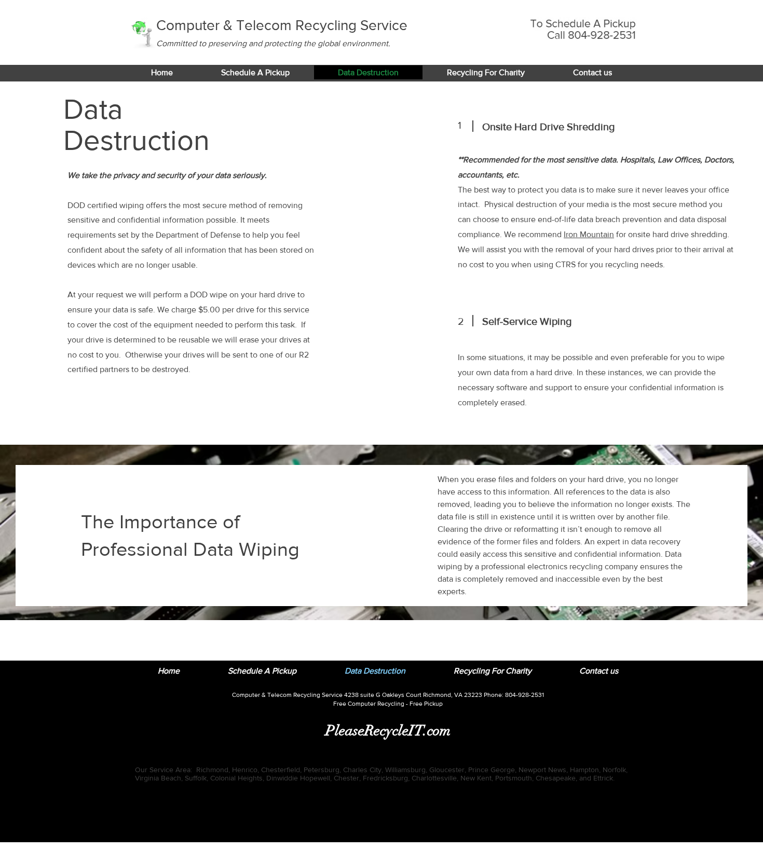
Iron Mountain (589, 234)
